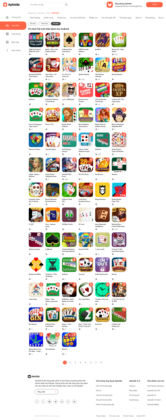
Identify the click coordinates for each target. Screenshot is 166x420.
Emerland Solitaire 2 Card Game (51, 100)
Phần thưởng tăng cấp (105, 404)
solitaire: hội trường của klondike (116, 325)
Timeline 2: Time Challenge (51, 275)
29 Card (81, 224)
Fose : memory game (50, 225)
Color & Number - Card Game (101, 100)
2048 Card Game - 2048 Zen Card (35, 50)
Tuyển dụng (134, 400)
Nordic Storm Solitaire (66, 125)
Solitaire (31, 99)
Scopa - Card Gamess (66, 325)
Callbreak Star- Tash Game (67, 50)
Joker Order (33, 299)
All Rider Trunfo (67, 224)
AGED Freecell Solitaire (83, 50)
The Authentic (50, 349)
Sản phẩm (133, 390)
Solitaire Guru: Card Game (50, 325)
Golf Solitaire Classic (66, 150)
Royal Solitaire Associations (84, 125)
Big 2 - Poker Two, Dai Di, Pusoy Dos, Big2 (85, 325)
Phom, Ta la (49, 124)
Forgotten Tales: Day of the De (34, 200)
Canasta (82, 274)
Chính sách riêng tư (128, 416)
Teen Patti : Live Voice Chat (50, 75)
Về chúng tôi (134, 395)
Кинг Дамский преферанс (100, 225)
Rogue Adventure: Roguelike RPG (118, 125)
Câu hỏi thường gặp (104, 386)
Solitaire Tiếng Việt (67, 200)
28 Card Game (84, 174)
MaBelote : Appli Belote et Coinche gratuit (68, 300)
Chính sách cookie (114, 416)
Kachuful (98, 324)
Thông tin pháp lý (101, 416)
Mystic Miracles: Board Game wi (51, 200)
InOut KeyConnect (101, 274)
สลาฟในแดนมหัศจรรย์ (66, 75)
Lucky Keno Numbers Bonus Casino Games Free (84, 200)
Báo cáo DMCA (141, 416)
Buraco (114, 274)
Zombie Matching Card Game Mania (68, 250)
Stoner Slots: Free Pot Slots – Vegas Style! (35, 350)
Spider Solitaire (84, 74)
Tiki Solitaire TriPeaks (99, 75)
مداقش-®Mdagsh (68, 99)
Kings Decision (100, 199)
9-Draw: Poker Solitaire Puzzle (84, 150)
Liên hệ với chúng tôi (104, 395)
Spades (114, 174)
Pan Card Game (84, 299)
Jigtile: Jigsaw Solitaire (34, 175)
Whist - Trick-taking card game (51, 300)
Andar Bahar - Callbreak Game (50, 175)
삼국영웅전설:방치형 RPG (118, 300)
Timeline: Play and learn (101, 300)
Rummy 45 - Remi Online (118, 50)
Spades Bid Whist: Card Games (35, 75)
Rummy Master (117, 74)
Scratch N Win (84, 249)
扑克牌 (31, 224)
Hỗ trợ (98, 390)
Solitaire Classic (34, 249)
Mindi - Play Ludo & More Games (51, 50)
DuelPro (98, 49)
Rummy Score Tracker (83, 100)
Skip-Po (64, 349)
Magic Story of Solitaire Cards (100, 125)
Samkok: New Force (66, 175)
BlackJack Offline (35, 274)
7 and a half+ (100, 249)
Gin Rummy (99, 174)
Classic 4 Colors (34, 149)
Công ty (132, 386)
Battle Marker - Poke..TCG (117, 200)
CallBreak (48, 249)
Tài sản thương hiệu (104, 400)
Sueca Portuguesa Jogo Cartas (35, 125)
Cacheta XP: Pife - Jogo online (118, 100)
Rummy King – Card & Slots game (118, 225)
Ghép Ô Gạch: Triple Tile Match (117, 150)
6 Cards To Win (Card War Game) (118, 250)
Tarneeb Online (50, 149)
